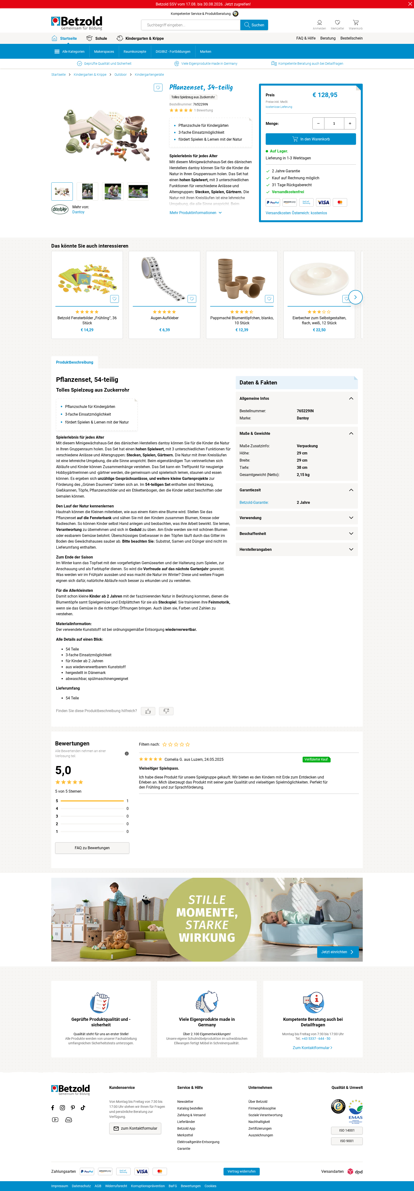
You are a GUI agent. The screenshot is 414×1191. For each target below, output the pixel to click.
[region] (207, 547)
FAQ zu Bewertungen (92, 848)
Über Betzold (257, 1102)
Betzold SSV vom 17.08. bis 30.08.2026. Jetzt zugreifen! (203, 4)
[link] (337, 24)
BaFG (173, 1186)
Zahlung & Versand (191, 1115)
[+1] (350, 123)
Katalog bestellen (190, 1108)
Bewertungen (191, 1186)
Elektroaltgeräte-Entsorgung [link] (198, 1142)
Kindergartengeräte (149, 74)
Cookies (210, 1186)
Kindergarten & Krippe (90, 74)
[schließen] (410, 4)
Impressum (59, 1186)
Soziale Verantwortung (265, 1115)
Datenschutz (81, 1186)
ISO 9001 (347, 1141)
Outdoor (121, 74)
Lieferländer (186, 1122)
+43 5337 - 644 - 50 (316, 1038)
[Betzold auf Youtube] (55, 1120)
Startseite (58, 74)
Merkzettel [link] (185, 1135)
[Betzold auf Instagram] (62, 1108)
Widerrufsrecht (116, 1186)
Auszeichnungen (260, 1135)
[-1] (318, 123)
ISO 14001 (347, 1130)
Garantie (183, 1148)
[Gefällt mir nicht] (166, 711)
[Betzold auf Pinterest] (73, 1108)
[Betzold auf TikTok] (83, 1108)
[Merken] (158, 87)
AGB (98, 1186)
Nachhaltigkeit (259, 1122)
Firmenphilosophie (262, 1108)
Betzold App (186, 1128)
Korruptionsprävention (148, 1186)
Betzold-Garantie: (254, 502)
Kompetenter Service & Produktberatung (201, 14)
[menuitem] (306, 38)
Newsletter (185, 1102)
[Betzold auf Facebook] (52, 1108)
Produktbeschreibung (74, 362)
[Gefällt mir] (148, 711)
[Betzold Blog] (68, 1120)
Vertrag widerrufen (242, 1171)
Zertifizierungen (260, 1128)
